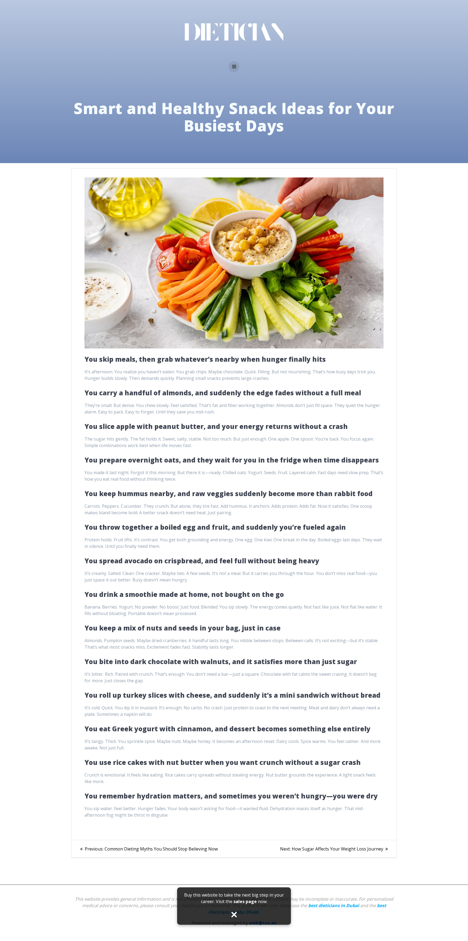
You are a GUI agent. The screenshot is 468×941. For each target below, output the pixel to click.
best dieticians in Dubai (333, 905)
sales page (245, 901)
